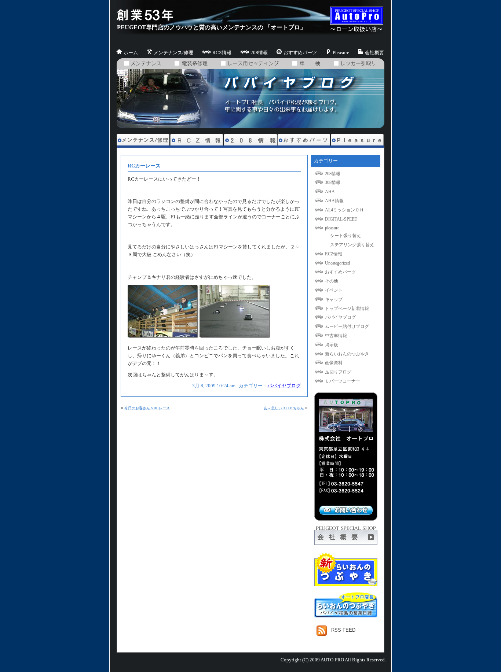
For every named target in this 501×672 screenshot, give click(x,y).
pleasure (332, 227)
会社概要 (374, 52)
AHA (330, 191)
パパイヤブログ (284, 385)
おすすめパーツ (300, 52)
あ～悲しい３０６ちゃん (284, 408)
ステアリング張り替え (352, 244)
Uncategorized (337, 263)
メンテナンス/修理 (173, 52)
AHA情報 (334, 200)
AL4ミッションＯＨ (344, 210)
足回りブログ (338, 371)
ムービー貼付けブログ (347, 326)
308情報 (332, 182)
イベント (334, 290)
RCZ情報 (221, 52)
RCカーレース (144, 166)
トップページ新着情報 (347, 308)
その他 (331, 281)
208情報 (259, 52)
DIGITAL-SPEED (341, 219)
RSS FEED (343, 630)
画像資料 (334, 362)
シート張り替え (345, 235)
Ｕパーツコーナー (342, 381)
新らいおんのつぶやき (347, 354)
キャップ (334, 299)
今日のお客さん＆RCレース (147, 408)
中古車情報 (336, 335)
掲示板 (331, 344)
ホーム (131, 52)
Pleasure (341, 52)
